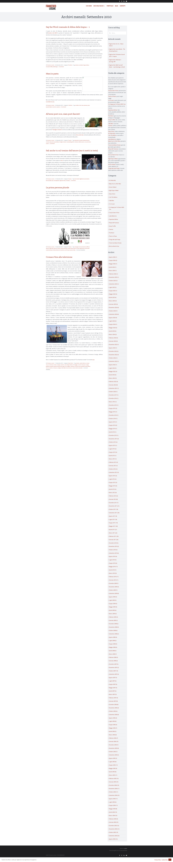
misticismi (73, 366)
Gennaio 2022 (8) (113, 385)
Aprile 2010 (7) (112, 570)
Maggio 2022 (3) (113, 371)
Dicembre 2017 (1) (113, 395)
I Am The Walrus (112, 135)
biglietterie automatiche (84, 178)
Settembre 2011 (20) (114, 512)
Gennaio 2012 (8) (113, 499)
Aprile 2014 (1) (112, 432)
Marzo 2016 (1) (113, 401)
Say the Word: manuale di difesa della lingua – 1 (68, 27)
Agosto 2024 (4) (113, 317)
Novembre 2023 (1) (114, 344)
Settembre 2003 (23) (114, 835)
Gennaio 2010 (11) (113, 580)
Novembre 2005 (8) (114, 748)
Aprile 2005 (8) (112, 771)
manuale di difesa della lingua (52, 66)
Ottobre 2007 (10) (113, 671)
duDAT (125, 848)
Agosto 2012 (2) (113, 475)
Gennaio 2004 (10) (113, 822)
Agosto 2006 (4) (113, 718)
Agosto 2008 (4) (113, 637)
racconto (54, 107)
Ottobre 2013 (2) (113, 442)
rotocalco (55, 368)
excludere (81, 65)
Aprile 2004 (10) (113, 812)
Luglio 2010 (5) (112, 560)
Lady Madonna (112, 139)
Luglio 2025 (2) (112, 287)
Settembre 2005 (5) (114, 755)
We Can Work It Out (113, 155)
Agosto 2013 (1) (113, 445)
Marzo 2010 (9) (113, 573)
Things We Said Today (113, 168)
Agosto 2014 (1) (113, 422)
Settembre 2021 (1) (114, 388)
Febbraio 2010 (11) (113, 576)
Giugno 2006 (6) (113, 724)
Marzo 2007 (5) (113, 694)
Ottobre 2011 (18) (113, 509)
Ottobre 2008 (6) (113, 630)
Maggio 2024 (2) (113, 327)
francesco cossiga (85, 364)
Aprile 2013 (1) (112, 455)
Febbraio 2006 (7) (113, 738)
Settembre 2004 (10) (114, 795)
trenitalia (68, 180)
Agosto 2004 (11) (113, 798)
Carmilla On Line (50, 102)
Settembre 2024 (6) (114, 314)
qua (93, 359)
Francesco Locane (50, 65)
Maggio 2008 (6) (113, 647)
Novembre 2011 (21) (114, 506)
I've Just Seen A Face (114, 212)
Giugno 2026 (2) (113, 260)
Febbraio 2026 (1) (113, 274)
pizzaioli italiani (49, 107)
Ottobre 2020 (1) (113, 391)
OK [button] (169, 859)
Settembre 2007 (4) (114, 674)
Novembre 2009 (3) (114, 587)
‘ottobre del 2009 (52, 33)
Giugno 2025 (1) (113, 290)
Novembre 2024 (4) (114, 307)
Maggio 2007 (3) (113, 687)
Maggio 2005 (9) (113, 768)
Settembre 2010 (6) (114, 553)
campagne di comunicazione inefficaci (82, 246)
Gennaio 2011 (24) (113, 539)
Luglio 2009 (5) (112, 600)
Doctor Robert (112, 164)
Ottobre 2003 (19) (113, 832)
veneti (73, 368)
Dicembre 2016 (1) (113, 398)
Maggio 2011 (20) (113, 526)
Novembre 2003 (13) (114, 829)
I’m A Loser (111, 100)
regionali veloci (63, 180)
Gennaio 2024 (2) (113, 341)
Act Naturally (111, 133)
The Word (70, 65)
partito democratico (72, 248)
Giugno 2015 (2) (113, 408)
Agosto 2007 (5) (113, 677)
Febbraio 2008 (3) (113, 657)
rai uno (47, 368)
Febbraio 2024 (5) (113, 338)
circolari (47, 142)
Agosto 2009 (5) (113, 597)
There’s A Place (112, 96)
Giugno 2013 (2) (113, 452)
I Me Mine (70, 105)
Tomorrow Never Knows (114, 145)
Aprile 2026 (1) (112, 267)
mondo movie (78, 366)
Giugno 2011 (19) (113, 523)
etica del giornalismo (69, 364)
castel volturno (83, 363)
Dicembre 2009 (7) (113, 583)
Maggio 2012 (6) (113, 486)
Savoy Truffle (111, 120)
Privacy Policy (157, 859)
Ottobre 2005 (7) (113, 751)
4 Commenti (61, 66)
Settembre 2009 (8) (114, 593)
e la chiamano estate (52, 364)
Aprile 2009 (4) (112, 610)
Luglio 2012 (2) (112, 479)
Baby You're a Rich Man (115, 183)
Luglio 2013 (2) (112, 449)
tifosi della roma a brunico (66, 368)
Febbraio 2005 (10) (113, 778)
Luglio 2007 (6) (112, 681)
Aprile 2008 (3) (112, 650)
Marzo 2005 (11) (113, 775)
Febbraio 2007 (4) (113, 698)
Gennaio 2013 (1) (113, 465)
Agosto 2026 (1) (113, 257)
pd (77, 248)
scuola (47, 143)
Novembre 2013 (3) (114, 439)
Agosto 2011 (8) (113, 516)
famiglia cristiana (63, 142)
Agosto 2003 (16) (113, 839)
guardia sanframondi (58, 366)
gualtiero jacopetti (49, 366)
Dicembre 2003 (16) (114, 825)
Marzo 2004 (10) (113, 815)
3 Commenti (63, 107)
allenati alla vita (86, 140)
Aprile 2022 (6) (112, 375)
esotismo (62, 364)
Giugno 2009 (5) (113, 603)
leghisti (68, 366)
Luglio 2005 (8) (112, 761)
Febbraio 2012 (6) (113, 496)
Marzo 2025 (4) (113, 301)
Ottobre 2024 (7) (113, 311)
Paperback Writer (112, 110)
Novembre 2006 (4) (114, 708)
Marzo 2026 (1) (113, 270)
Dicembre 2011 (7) (113, 502)
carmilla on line (78, 105)
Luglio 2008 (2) (112, 640)
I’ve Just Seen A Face (113, 90)
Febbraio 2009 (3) (113, 617)
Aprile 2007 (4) (112, 691)
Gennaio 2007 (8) (113, 701)
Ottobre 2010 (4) (113, 550)
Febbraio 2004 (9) (113, 819)
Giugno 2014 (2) (113, 425)
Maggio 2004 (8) (113, 809)
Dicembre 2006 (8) (113, 704)
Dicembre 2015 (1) (113, 405)
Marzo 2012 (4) (113, 492)
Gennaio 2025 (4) (113, 304)
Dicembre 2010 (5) (113, 543)
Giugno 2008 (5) (113, 644)
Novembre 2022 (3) (114, 354)
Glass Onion (70, 363)
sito (62, 160)
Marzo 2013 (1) (113, 459)
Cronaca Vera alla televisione (59, 257)
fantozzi (55, 248)
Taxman (69, 140)
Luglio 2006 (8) (112, 721)
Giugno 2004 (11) (113, 805)
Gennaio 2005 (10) (113, 782)
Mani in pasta (52, 73)
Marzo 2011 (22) (113, 533)
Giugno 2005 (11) (113, 765)
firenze (58, 248)
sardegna (59, 368)
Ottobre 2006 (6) (113, 711)
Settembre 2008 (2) (114, 634)
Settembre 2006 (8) (114, 714)
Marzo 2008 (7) (113, 654)
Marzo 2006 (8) (113, 735)
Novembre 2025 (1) (114, 277)
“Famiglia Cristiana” (57, 129)
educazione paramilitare (54, 142)
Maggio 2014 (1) (113, 428)
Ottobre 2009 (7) (113, 590)
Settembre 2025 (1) (114, 284)
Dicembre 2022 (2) (113, 351)
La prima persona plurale (57, 187)
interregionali (56, 180)
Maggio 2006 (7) (113, 728)
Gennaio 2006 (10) (113, 741)
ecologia (58, 364)
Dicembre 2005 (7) (113, 745)
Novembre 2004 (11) (114, 788)
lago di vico (64, 366)
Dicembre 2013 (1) (113, 435)
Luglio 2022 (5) (112, 368)
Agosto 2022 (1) (113, 364)
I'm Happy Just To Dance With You (116, 208)
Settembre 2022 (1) (114, 361)
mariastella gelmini (70, 142)
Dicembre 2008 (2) (113, 623)
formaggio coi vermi (77, 364)
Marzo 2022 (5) (113, 378)
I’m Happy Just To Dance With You (116, 104)
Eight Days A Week (113, 158)
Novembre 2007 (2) (114, 667)
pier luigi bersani (81, 248)
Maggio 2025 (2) (113, 294)
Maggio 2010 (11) (113, 566)
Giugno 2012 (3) (113, 482)
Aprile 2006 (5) (112, 731)
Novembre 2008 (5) (114, 627)
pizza (89, 105)
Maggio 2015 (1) (113, 412)
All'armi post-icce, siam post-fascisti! (63, 114)
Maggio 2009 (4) (113, 607)
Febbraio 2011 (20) (113, 536)
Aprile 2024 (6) (112, 331)
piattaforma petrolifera (85, 366)
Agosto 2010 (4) (113, 556)
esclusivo (77, 65)
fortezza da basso (64, 248)
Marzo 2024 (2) (113, 334)
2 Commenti (52, 143)
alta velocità (76, 178)
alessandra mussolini (78, 140)
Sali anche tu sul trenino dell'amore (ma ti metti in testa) (72, 150)
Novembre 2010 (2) (114, 546)
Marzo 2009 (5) (113, 613)
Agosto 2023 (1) (113, 348)
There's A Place (113, 236)
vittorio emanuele (78, 368)
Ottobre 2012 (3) (113, 469)
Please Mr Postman (113, 149)
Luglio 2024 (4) (112, 321)
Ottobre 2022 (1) (113, 358)
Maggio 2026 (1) (113, 264)
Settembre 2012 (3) (114, 472)
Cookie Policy (165, 859)
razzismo (58, 107)
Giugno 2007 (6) (113, 684)
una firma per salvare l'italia (69, 250)
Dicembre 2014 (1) (113, 415)
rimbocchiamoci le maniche (58, 250)
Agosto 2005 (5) (113, 758)
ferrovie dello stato (50, 180)
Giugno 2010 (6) (113, 563)
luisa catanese (84, 105)
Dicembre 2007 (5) (113, 664)
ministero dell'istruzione (79, 142)
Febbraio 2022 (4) (113, 381)
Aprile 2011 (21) (113, 529)
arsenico (77, 363)
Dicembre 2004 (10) (114, 785)
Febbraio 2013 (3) (113, 462)
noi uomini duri (88, 142)
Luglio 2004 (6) (112, 802)
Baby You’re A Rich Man (114, 141)
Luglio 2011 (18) (113, 519)
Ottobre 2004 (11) (113, 792)
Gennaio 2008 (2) (113, 660)
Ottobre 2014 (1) (113, 418)
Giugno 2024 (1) (113, 324)
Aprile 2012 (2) (112, 489)
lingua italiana (86, 65)
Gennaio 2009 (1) (113, 620)
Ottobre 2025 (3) (113, 280)
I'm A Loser (112, 204)
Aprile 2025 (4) (112, 297)
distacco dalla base (49, 248)
